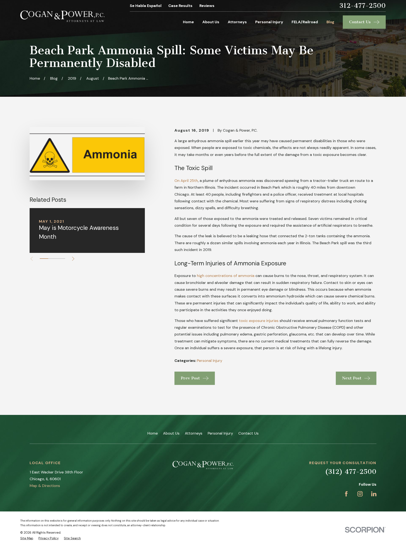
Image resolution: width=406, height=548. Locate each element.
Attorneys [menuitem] (237, 22)
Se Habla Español (146, 5)
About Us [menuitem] (210, 22)
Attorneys (193, 433)
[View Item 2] (52, 258)
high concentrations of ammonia (225, 275)
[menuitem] (26, 538)
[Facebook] (346, 493)
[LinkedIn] (373, 493)
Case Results (180, 5)
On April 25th (186, 180)
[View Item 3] (61, 258)
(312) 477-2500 (350, 472)
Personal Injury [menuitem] (269, 22)
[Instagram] (360, 493)
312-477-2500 (362, 6)
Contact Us (248, 433)
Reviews (206, 5)
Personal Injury (209, 360)
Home (152, 433)
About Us (171, 433)
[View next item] (73, 259)
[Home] (62, 16)
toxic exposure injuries (258, 320)
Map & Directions (45, 485)
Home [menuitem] (188, 22)
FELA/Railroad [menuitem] (305, 22)
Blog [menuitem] (330, 22)
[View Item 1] (44, 258)
